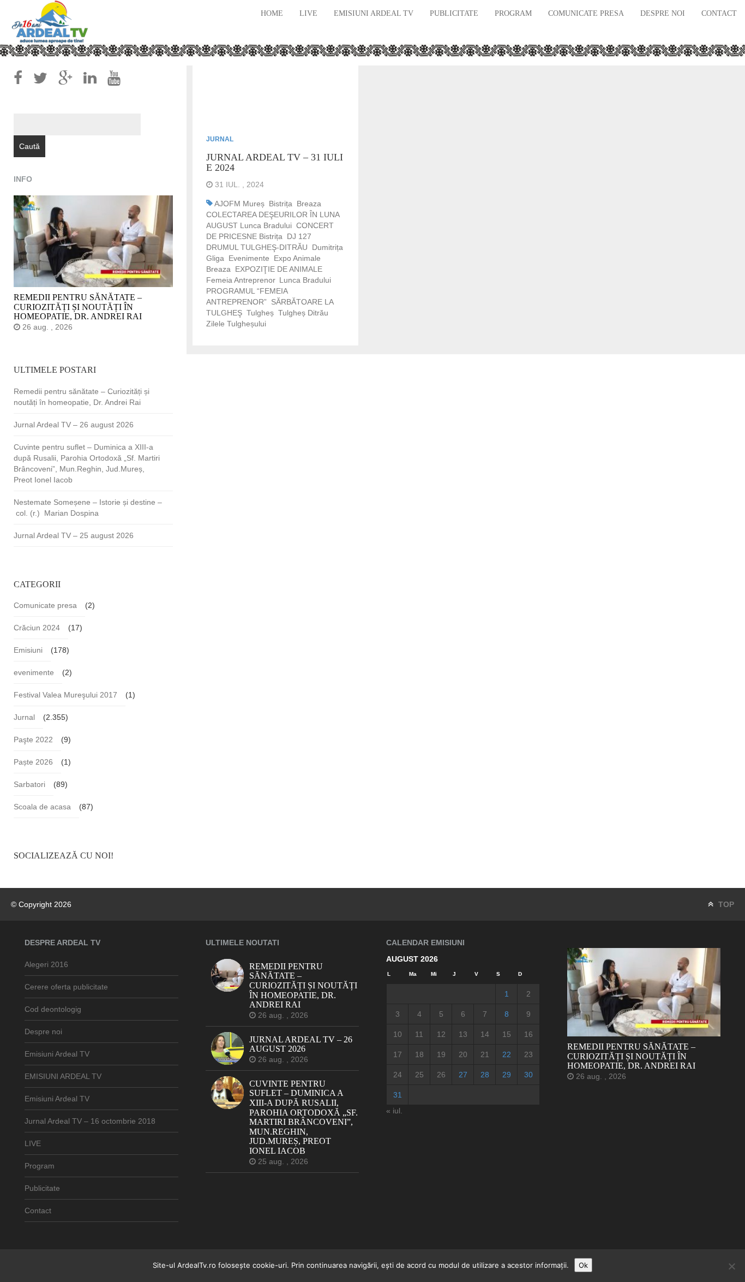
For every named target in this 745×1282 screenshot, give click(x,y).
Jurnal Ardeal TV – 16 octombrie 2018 (90, 1121)
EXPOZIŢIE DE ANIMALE (278, 269)
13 (463, 1034)
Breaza (309, 203)
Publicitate (454, 13)
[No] (731, 1266)
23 (528, 1054)
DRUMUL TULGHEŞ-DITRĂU (257, 247)
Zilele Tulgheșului (236, 323)
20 (463, 1054)
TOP (725, 904)
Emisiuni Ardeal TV (373, 13)
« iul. (394, 1110)
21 (484, 1054)
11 (419, 1034)
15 (506, 1034)
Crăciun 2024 (37, 627)
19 (441, 1054)
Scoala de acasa (42, 806)
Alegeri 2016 (46, 964)
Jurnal (219, 139)
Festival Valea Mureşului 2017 (65, 694)
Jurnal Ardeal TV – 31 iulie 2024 (274, 163)
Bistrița (280, 203)
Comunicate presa (586, 13)
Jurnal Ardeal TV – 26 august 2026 (74, 424)
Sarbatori (29, 784)
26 (441, 1074)
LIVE (308, 13)
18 (419, 1054)
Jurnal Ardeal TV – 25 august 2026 (74, 535)
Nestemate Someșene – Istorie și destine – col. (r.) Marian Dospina (88, 507)
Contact (719, 13)
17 (397, 1054)
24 (397, 1074)
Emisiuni (28, 650)
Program (513, 13)
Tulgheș (260, 312)
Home (272, 13)
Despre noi (662, 13)
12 (441, 1034)
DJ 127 (299, 236)
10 (397, 1034)
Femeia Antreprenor (240, 280)
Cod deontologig (53, 1009)
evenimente (249, 258)
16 (528, 1034)
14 (484, 1034)
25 (419, 1074)
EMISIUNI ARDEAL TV (63, 1076)
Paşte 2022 (33, 739)
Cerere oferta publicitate (66, 986)
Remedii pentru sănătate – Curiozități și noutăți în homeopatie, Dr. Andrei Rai (81, 397)
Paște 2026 (33, 762)
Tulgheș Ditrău (303, 312)
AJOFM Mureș (239, 203)
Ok (583, 1265)
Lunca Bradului (305, 280)
